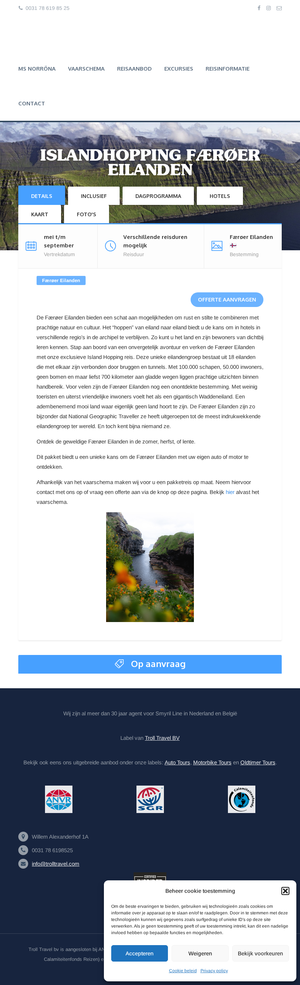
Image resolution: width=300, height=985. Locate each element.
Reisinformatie (228, 68)
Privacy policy (214, 970)
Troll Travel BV (162, 738)
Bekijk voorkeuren (260, 953)
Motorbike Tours (212, 762)
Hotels (220, 196)
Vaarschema (86, 68)
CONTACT (31, 103)
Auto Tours (177, 762)
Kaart (39, 214)
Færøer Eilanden (61, 280)
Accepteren (139, 953)
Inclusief (94, 196)
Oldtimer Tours (257, 762)
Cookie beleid (183, 970)
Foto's (86, 214)
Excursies (178, 68)
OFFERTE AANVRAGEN (227, 299)
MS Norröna (37, 68)
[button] (285, 891)
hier (230, 492)
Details (41, 196)
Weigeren (200, 953)
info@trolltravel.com (55, 864)
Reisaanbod (134, 68)
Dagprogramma (158, 196)
